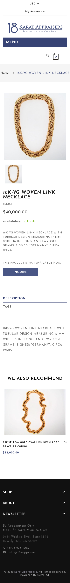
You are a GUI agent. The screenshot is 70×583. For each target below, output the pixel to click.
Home (5, 73)
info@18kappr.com (22, 552)
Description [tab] (14, 298)
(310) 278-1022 (18, 548)
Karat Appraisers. (26, 571)
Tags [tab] (7, 306)
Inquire (20, 272)
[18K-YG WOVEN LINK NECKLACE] (13, 174)
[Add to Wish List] (65, 442)
